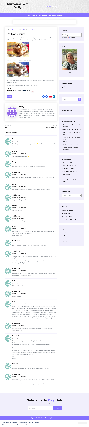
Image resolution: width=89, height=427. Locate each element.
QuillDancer (16, 172)
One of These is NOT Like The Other (71, 180)
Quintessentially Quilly (17, 5)
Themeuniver (58, 418)
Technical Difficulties (73, 145)
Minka (14, 226)
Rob (13, 139)
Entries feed (66, 236)
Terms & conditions (57, 15)
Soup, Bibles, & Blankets (69, 163)
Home (28, 15)
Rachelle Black (17, 336)
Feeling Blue (66, 174)
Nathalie (65, 140)
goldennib (15, 281)
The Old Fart (16, 251)
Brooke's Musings (66, 213)
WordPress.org (67, 242)
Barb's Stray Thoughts (67, 210)
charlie (14, 206)
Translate (72, 37)
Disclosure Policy (46, 15)
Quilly (21, 106)
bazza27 (15, 364)
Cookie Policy (27, 424)
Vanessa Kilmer (67, 147)
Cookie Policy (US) (36, 15)
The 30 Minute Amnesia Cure (70, 171)
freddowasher (66, 125)
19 (27, 30)
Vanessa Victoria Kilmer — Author (70, 220)
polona (14, 151)
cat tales (9, 96)
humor (42, 22)
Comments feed (67, 239)
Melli (13, 302)
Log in (64, 233)
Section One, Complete (69, 177)
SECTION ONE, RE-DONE (74, 129)
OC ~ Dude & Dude (67, 216)
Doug (14, 162)
